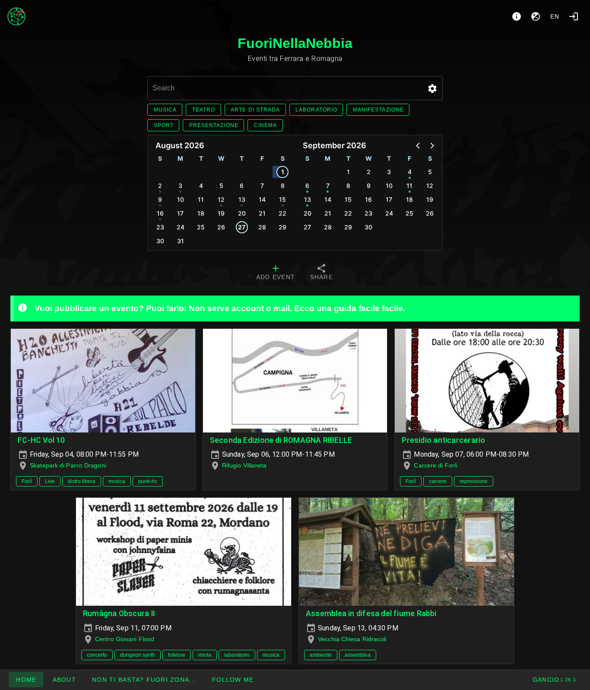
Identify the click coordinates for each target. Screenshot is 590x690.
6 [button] (242, 185)
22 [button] (282, 213)
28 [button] (262, 227)
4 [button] (201, 185)
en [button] (555, 16)
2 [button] (160, 185)
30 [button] (160, 241)
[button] (432, 88)
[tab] (275, 273)
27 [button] (241, 227)
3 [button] (180, 185)
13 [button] (241, 199)
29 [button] (282, 227)
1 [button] (282, 171)
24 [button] (180, 227)
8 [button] (283, 185)
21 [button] (262, 213)
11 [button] (201, 199)
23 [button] (160, 227)
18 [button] (200, 213)
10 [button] (180, 199)
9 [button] (160, 199)
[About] (516, 16)
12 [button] (221, 199)
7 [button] (262, 185)
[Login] (573, 16)
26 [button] (221, 227)
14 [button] (262, 199)
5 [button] (221, 185)
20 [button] (242, 213)
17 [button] (180, 213)
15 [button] (282, 199)
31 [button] (180, 241)
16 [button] (160, 213)
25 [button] (201, 227)
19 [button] (221, 213)
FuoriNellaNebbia (295, 43)
